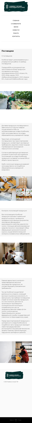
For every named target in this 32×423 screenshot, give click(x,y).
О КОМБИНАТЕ (16, 23)
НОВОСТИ (16, 30)
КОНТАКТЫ (16, 36)
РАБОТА (16, 33)
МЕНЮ (16, 27)
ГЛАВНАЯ (16, 20)
